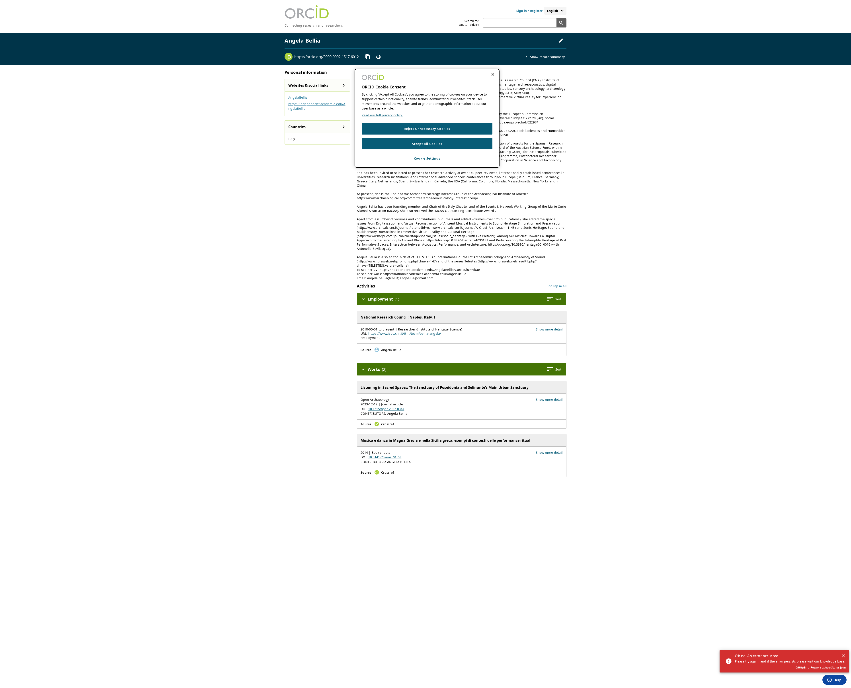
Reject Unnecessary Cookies (427, 129)
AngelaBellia (298, 97)
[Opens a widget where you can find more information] (834, 680)
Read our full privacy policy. (382, 115)
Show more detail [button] (549, 329)
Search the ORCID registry (469, 23)
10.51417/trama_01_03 (384, 457)
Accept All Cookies (427, 144)
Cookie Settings (427, 158)
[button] (557, 286)
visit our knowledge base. (826, 661)
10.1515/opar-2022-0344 (386, 409)
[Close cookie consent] (493, 74)
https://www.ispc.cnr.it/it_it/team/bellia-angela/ (404, 333)
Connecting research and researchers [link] (314, 25)
